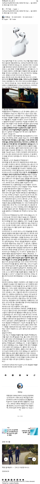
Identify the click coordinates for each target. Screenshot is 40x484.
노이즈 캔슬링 (27, 365)
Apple (6, 19)
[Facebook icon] (12, 412)
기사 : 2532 (20, 416)
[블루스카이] (27, 375)
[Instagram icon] (23, 412)
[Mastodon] (14, 480)
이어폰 (19, 367)
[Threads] (20, 375)
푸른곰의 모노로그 (8, 1)
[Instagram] (8, 480)
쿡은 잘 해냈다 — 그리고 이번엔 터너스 (15, 467)
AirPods (5, 365)
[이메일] (23, 480)
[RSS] (17, 480)
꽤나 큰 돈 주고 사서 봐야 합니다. (18, 205)
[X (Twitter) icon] (20, 412)
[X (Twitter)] (12, 375)
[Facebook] (5, 375)
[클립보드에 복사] (34, 375)
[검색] (37, 1)
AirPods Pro (12, 365)
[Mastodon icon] (27, 412)
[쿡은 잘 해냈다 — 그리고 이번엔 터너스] (20, 454)
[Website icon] (16, 412)
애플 (35, 365)
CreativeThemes (14, 483)
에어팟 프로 (11, 367)
